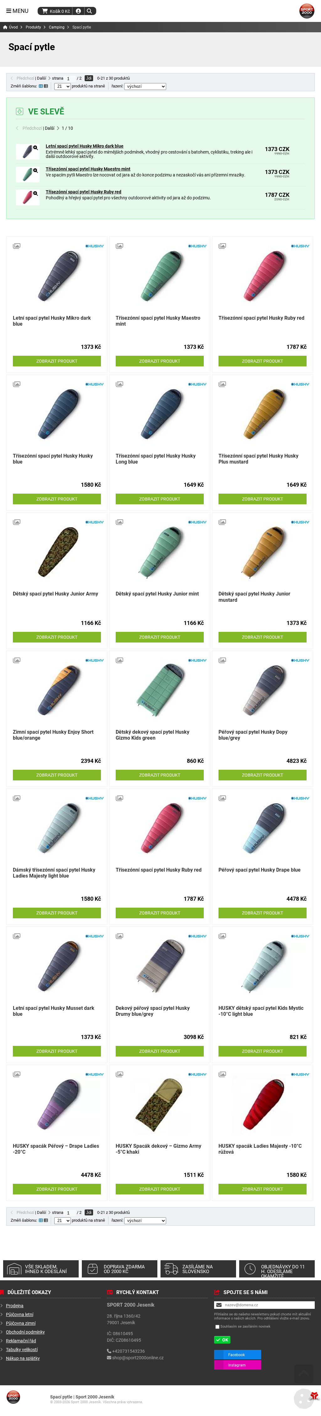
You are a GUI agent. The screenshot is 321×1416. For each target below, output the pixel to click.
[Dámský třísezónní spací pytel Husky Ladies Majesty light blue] (57, 828)
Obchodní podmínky (25, 1332)
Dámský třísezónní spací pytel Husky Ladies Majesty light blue (54, 872)
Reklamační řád (21, 1341)
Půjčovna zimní (20, 1323)
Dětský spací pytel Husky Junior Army (55, 593)
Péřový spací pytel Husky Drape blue (259, 869)
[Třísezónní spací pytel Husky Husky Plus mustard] (262, 414)
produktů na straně (88, 85)
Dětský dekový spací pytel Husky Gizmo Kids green (152, 734)
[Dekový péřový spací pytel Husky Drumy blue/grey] (160, 966)
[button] (89, 11)
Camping (57, 27)
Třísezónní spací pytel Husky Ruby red (83, 192)
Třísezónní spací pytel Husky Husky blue (53, 458)
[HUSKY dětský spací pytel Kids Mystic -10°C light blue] (262, 966)
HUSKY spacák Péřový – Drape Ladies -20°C (56, 1148)
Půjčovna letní (19, 1314)
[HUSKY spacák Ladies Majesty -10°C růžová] (262, 1104)
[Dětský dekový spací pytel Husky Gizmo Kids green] (160, 690)
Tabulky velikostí (22, 1349)
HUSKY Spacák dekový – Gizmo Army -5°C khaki (158, 1148)
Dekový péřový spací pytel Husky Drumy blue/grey (153, 1010)
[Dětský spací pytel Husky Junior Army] (57, 552)
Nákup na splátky (23, 1358)
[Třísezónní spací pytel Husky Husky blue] (57, 414)
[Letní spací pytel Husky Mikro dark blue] (27, 158)
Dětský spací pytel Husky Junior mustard (254, 596)
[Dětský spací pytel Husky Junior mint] (160, 552)
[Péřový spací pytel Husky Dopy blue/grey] (262, 690)
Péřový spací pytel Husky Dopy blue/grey (252, 734)
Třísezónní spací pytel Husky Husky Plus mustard (258, 458)
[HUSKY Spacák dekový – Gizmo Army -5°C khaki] (160, 1104)
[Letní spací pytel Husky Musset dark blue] (57, 966)
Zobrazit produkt (56, 361)
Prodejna (15, 1305)
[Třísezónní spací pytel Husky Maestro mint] (27, 181)
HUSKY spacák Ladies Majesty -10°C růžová (260, 1148)
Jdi (89, 78)
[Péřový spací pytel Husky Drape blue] (262, 828)
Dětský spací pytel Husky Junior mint (157, 593)
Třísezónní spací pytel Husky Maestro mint (88, 169)
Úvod (307, 11)
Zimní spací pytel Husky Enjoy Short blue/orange (53, 734)
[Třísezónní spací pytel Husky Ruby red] (27, 204)
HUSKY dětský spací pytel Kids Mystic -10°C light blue (260, 1010)
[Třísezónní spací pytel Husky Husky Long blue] (160, 414)
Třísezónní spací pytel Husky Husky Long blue (156, 458)
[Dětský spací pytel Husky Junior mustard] (262, 552)
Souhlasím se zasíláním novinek (245, 1326)
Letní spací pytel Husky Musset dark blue (53, 1010)
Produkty (33, 27)
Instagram (237, 1364)
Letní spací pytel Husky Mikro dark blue (85, 146)
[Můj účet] (78, 11)
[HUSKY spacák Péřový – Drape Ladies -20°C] (57, 1104)
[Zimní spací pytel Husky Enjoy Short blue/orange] (57, 690)
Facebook (236, 1354)
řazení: (118, 85)
